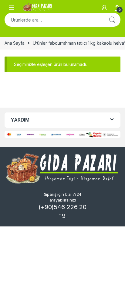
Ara (111, 20)
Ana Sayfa (15, 43)
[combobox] (54, 20)
